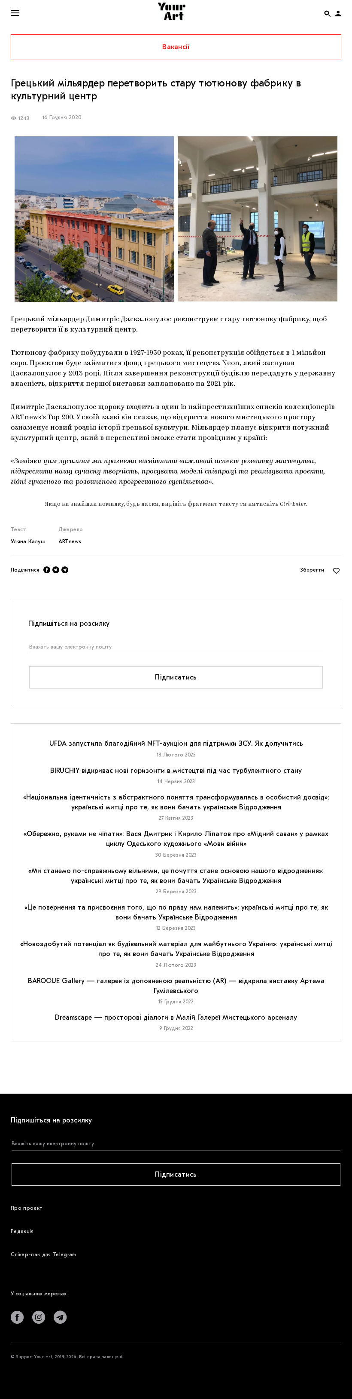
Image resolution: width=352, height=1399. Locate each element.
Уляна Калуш (28, 541)
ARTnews (70, 541)
